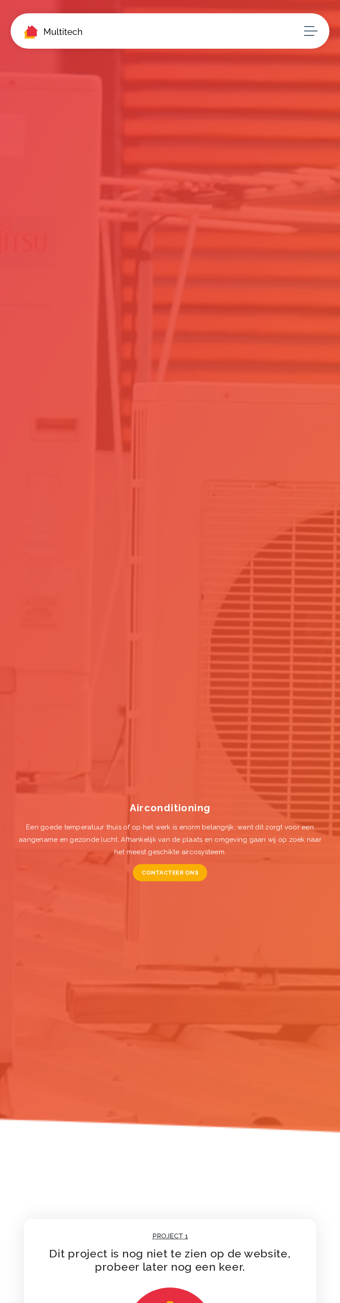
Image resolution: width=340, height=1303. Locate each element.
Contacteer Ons (170, 872)
